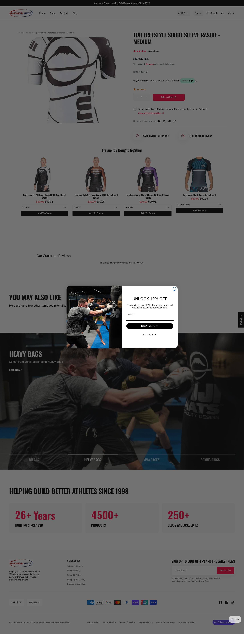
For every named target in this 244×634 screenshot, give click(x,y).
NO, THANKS (150, 335)
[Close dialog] (174, 289)
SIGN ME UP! (149, 326)
